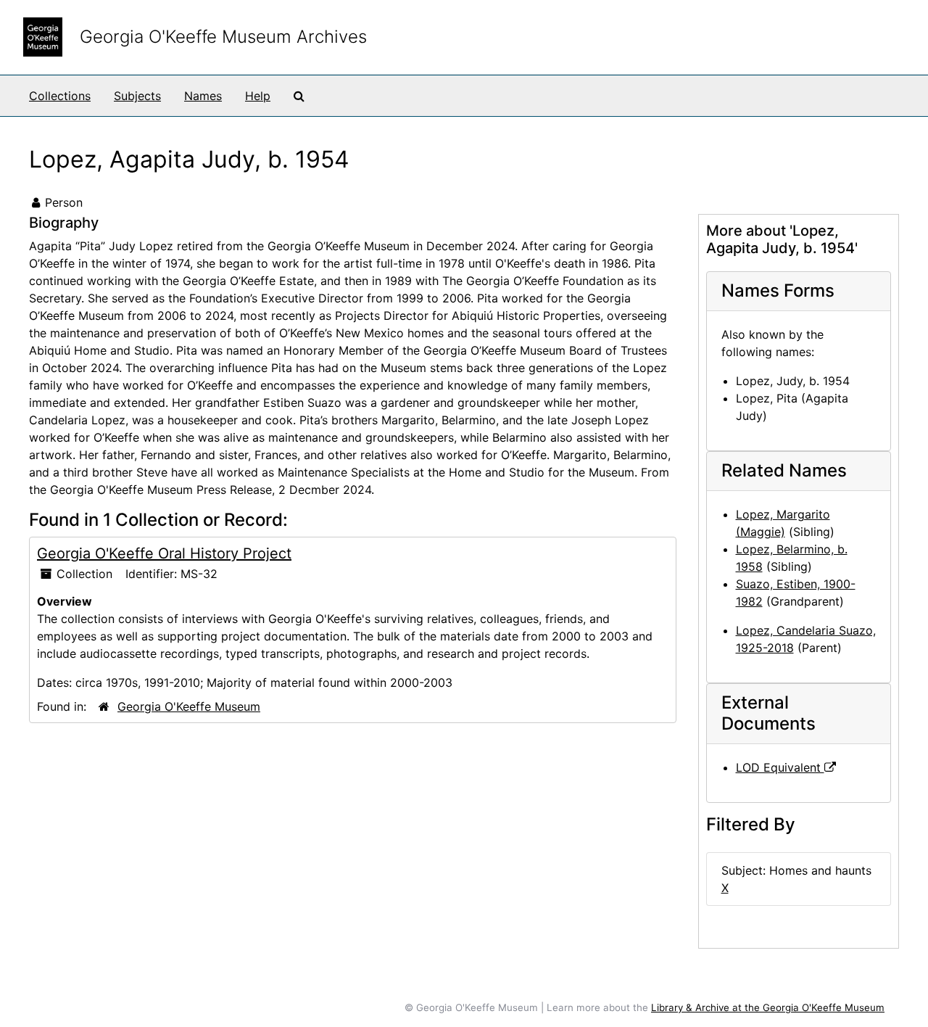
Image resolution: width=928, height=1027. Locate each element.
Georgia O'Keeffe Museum (188, 706)
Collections (60, 95)
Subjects (137, 95)
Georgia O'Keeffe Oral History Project (164, 553)
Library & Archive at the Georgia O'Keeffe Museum (767, 1007)
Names (203, 95)
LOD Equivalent (780, 767)
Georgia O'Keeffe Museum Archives (223, 36)
